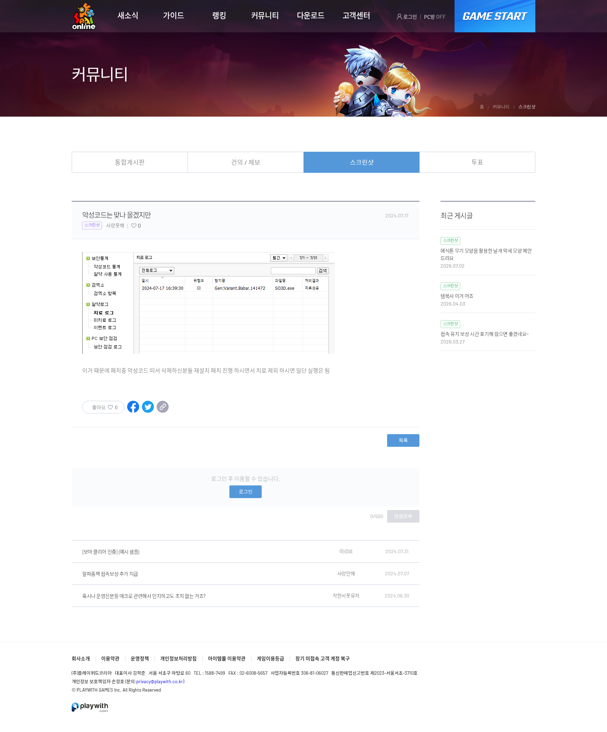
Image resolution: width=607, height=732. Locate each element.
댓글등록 (403, 516)
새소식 (127, 15)
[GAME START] (495, 16)
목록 (403, 440)
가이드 (173, 15)
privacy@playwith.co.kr (159, 681)
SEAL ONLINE (84, 16)
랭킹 (219, 15)
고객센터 (356, 15)
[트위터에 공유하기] (148, 410)
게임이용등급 (270, 658)
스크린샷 (362, 162)
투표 (477, 162)
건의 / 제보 (245, 162)
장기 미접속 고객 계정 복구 (322, 658)
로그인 (409, 17)
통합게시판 (130, 162)
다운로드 (311, 15)
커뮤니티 (265, 15)
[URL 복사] (163, 410)
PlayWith (90, 707)
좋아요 (105, 407)
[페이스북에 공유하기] (133, 410)
